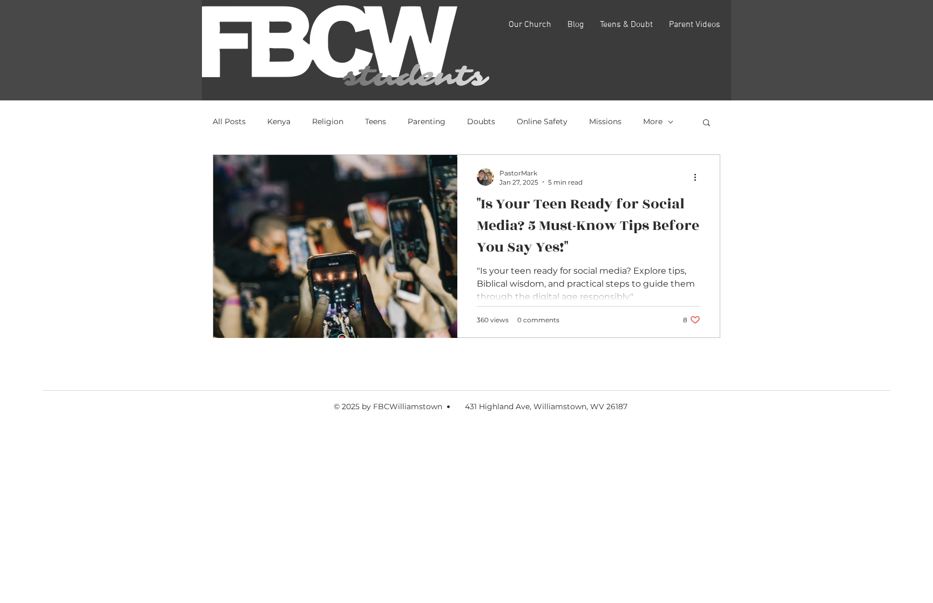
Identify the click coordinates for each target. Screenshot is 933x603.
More (652, 121)
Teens (375, 121)
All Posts (229, 121)
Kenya (278, 121)
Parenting (426, 121)
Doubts (481, 121)
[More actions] (698, 177)
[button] (706, 123)
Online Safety (542, 121)
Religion (327, 121)
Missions (605, 121)
